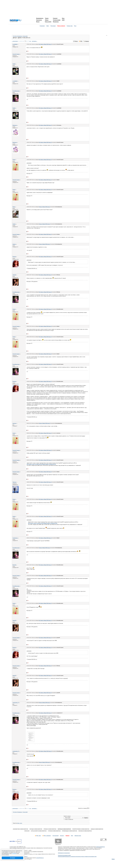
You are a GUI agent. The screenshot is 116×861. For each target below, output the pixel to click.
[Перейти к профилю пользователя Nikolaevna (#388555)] (16, 135)
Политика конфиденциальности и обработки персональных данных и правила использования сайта (77, 856)
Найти (47, 25)
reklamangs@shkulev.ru (100, 846)
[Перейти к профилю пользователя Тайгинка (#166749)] (16, 492)
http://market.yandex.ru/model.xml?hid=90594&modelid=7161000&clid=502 (41, 464)
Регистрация (53, 25)
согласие (14, 853)
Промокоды (56, 21)
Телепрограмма (56, 20)
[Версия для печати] (26, 51)
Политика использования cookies (64, 855)
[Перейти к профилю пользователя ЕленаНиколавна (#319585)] (16, 101)
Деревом (87, 41)
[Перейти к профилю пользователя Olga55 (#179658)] (16, 74)
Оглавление (42, 25)
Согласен (12, 858)
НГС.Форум (15, 36)
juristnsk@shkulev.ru (40, 857)
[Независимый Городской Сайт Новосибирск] (15, 20)
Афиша (46, 20)
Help (72, 835)
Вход (75, 25)
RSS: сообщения (47, 835)
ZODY (63, 20)
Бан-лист (62, 835)
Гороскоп (55, 18)
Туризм (46, 18)
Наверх (113, 859)
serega (21, 823)
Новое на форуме (61, 25)
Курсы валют (48, 21)
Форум (37, 21)
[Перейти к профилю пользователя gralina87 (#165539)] (16, 285)
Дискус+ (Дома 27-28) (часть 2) (44, 206)
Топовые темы (70, 25)
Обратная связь (78, 835)
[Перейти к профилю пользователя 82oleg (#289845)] (16, 217)
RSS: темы (38, 835)
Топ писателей (55, 835)
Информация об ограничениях (64, 852)
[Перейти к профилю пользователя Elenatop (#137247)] (16, 266)
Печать (76, 41)
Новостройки (25, 36)
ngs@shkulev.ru (24, 856)
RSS (81, 41)
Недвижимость (39, 18)
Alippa (18, 823)
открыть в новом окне (69, 819)
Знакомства (39, 20)
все (30, 41)
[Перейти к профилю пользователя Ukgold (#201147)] (16, 170)
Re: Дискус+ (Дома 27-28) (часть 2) (45, 44)
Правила (67, 835)
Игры (63, 18)
